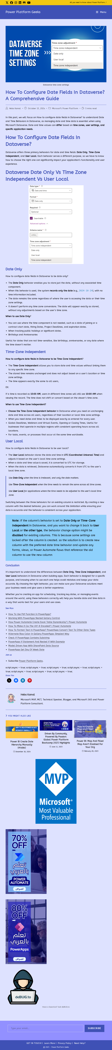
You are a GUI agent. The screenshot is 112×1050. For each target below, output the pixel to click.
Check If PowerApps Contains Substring (28, 637)
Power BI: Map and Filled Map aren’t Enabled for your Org (90, 744)
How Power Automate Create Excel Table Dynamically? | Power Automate (47, 622)
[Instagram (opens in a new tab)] (16, 2)
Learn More (49, 1043)
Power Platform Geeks (23, 12)
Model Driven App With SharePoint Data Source (33, 645)
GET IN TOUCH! (33, 1043)
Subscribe (94, 1028)
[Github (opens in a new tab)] (24, 2)
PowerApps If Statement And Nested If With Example (36, 641)
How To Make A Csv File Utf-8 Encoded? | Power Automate (39, 626)
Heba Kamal (15, 108)
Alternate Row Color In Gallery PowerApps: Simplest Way (38, 633)
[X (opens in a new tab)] (7, 2)
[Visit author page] (11, 698)
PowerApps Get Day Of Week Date (26, 649)
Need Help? (80, 1043)
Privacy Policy (64, 1043)
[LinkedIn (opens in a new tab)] (20, 2)
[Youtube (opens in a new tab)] (28, 2)
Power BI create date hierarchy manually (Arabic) (21, 744)
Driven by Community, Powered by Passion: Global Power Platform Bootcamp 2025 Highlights (56, 738)
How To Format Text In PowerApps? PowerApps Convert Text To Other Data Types (51, 630)
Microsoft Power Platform (65, 108)
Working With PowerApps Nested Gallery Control (34, 618)
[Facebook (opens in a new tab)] (11, 2)
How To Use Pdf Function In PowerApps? (29, 614)
